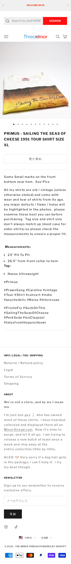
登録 (13, 514)
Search (55, 20)
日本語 (44, 537)
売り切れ (35, 158)
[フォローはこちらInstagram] (6, 527)
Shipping (11, 383)
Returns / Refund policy (23, 363)
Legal (8, 370)
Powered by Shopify (52, 546)
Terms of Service (18, 377)
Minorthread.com (18, 429)
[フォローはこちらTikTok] (16, 527)
